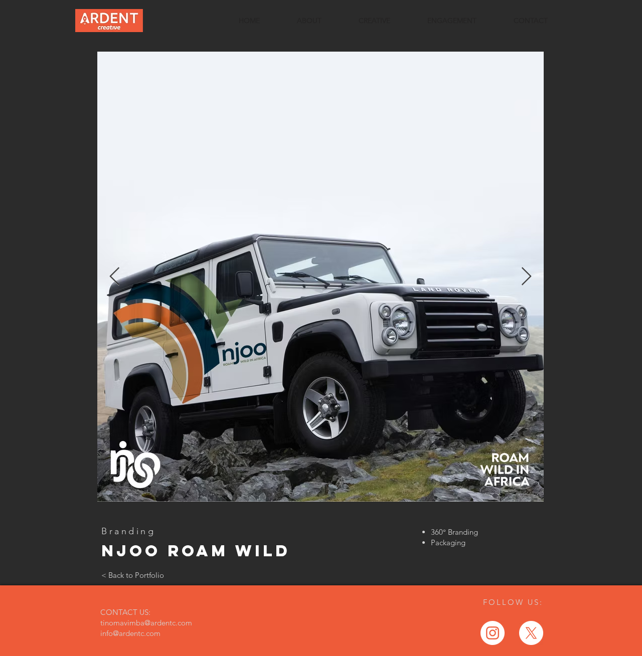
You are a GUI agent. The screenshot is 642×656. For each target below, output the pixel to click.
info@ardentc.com (130, 633)
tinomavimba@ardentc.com (146, 622)
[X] (531, 633)
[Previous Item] (114, 277)
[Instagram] (492, 633)
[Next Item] (526, 277)
